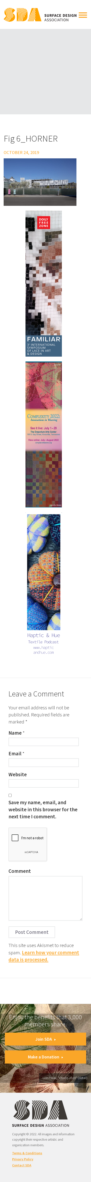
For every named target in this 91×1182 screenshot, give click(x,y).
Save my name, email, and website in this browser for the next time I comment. (42, 809)
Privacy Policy (22, 1159)
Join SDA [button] (43, 1039)
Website (17, 774)
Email (14, 753)
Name (15, 733)
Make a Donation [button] (43, 1057)
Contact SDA (21, 1165)
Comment (19, 871)
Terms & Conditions (27, 1153)
